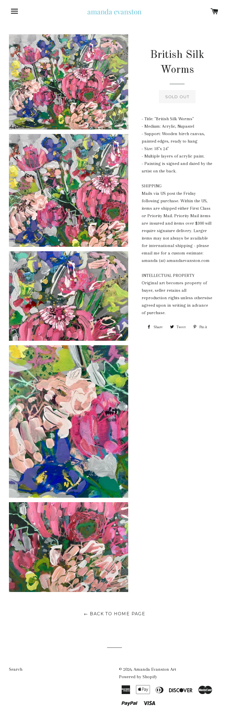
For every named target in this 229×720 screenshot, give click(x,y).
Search (15, 669)
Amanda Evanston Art (155, 669)
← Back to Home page (115, 613)
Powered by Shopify (138, 676)
